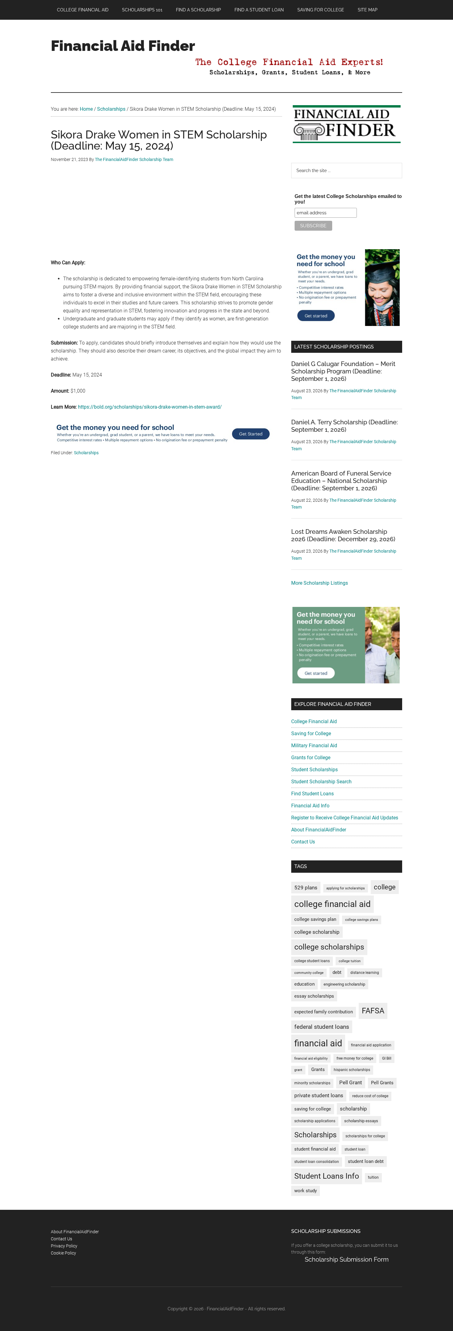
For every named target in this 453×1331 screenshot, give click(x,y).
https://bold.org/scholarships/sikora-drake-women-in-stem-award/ (150, 407)
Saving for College (311, 733)
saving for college (312, 1109)
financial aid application (371, 1045)
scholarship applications (314, 1121)
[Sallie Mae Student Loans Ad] (163, 445)
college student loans (312, 961)
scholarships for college (365, 1136)
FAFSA (373, 1010)
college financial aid (332, 904)
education (304, 984)
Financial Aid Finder (123, 45)
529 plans (305, 887)
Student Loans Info (326, 1176)
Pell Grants (382, 1083)
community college (309, 973)
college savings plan (315, 919)
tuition (373, 1177)
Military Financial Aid (314, 745)
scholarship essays (361, 1121)
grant (298, 1070)
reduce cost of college (370, 1096)
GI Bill (386, 1058)
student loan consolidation (316, 1162)
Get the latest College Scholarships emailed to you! (348, 199)
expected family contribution (323, 1012)
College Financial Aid (314, 721)
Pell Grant (350, 1082)
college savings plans (361, 920)
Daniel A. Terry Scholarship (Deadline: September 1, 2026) (344, 425)
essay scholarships (314, 996)
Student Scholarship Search (321, 782)
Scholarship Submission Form (347, 1259)
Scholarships (86, 452)
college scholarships (329, 946)
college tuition (350, 961)
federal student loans (321, 1026)
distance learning (364, 972)
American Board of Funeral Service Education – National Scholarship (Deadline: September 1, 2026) (341, 481)
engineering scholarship (344, 984)
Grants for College (310, 757)
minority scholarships (312, 1083)
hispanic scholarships (352, 1070)
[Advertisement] (166, 215)
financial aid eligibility (311, 1059)
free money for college (355, 1058)
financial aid (318, 1043)
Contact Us (303, 842)
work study (305, 1190)
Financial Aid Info (310, 806)
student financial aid (315, 1149)
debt (337, 972)
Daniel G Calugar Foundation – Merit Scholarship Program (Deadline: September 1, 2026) (343, 371)
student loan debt (366, 1161)
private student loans (318, 1095)
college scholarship (317, 932)
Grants (318, 1069)
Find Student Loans (312, 794)
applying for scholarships (345, 888)
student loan (355, 1149)
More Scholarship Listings (319, 583)
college (385, 887)
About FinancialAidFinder (318, 830)
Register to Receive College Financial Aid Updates (344, 818)
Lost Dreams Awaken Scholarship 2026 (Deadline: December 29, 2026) (343, 535)
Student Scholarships (314, 770)
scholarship (353, 1109)
